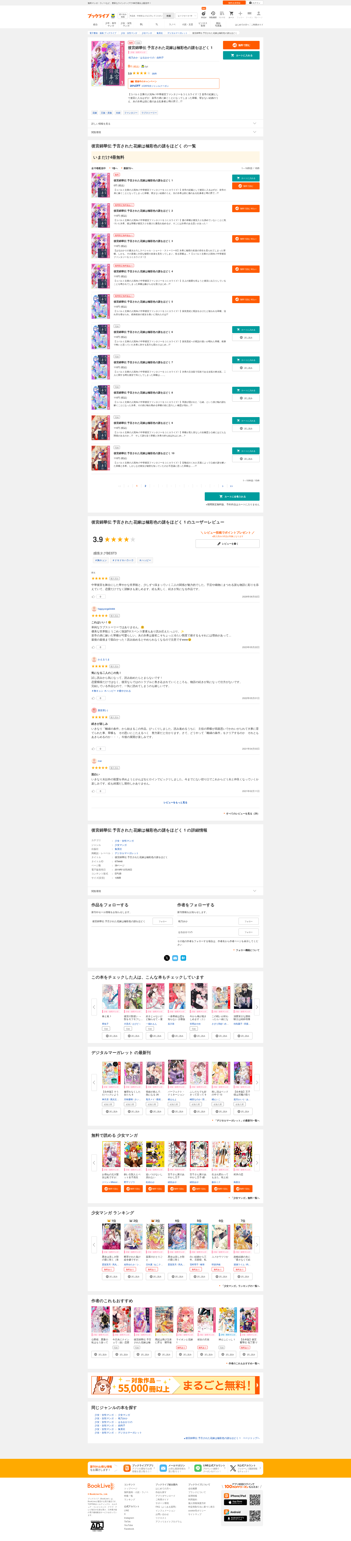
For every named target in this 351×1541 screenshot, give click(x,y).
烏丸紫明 (116, 1264)
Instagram (129, 1517)
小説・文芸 (187, 24)
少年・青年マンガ (110, 24)
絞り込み (123, 15)
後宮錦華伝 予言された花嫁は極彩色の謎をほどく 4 (143, 271)
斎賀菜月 (106, 1264)
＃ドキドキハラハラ (123, 560)
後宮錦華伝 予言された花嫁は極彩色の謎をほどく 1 (143, 180)
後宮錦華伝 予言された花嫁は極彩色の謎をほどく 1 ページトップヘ (222, 1438)
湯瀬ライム (239, 1264)
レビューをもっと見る (175, 802)
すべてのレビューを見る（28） (243, 813)
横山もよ (172, 1099)
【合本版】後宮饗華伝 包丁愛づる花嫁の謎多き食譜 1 (248, 1344)
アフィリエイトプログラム (169, 1521)
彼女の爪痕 (203, 1339)
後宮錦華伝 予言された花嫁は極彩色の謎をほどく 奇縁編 (142, 1344)
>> (231, 486)
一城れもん (151, 1023)
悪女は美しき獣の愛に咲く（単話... (110, 1259)
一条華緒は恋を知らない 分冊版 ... (176, 1019)
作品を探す (161, 1492)
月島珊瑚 (128, 1099)
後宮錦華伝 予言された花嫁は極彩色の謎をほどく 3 (143, 241)
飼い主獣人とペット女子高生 (132, 1176)
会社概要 (192, 1488)
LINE (126, 1510)
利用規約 (192, 1499)
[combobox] (146, 16)
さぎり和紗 (217, 1023)
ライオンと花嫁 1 (185, 1341)
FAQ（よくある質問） (166, 1506)
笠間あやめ (195, 1023)
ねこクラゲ (159, 1264)
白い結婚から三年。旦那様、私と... (198, 1259)
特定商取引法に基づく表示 (201, 1506)
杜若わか (150, 1181)
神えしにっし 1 (227, 1339)
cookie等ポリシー (197, 1510)
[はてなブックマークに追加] (183, 960)
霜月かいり (239, 1099)
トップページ (130, 1488)
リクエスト (161, 1517)
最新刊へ (128, 168)
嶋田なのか (195, 1099)
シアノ (140, 1264)
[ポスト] (167, 958)
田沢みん (206, 1099)
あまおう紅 (251, 1099)
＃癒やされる (124, 690)
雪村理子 (194, 1264)
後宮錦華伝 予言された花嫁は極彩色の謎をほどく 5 (143, 301)
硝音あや (172, 1181)
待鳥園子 (238, 1023)
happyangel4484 (106, 608)
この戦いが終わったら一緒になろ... (220, 1019)
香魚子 (105, 1023)
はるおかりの (147, 57)
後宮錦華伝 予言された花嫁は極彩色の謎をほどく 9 (143, 423)
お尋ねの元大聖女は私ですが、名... (110, 1177)
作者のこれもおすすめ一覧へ (244, 1363)
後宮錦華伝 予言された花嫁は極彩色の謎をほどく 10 (144, 453)
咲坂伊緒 (216, 1264)
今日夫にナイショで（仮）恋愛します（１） (121, 1342)
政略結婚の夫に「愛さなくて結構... (242, 1259)
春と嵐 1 (106, 1016)
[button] (111, 1035)
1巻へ (115, 168)
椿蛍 (202, 1264)
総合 (95, 24)
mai (100, 761)
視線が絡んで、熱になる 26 (154, 1093)
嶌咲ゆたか (129, 1264)
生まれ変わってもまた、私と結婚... (220, 1177)
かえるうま (104, 659)
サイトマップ (194, 1514)
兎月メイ (150, 1099)
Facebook (129, 1528)
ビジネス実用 (203, 24)
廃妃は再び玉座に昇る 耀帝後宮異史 (163, 1342)
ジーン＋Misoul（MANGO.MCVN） (119, 1181)
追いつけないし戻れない (154, 1176)
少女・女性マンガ (126, 24)
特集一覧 (128, 1495)
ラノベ (172, 24)
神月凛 (105, 1099)
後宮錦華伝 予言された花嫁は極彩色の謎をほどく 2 (143, 210)
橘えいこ (216, 1099)
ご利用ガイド (257, 24)
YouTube (128, 1525)
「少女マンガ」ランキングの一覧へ (241, 1286)
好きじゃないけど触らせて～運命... (154, 1019)
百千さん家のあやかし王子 (176, 1176)
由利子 (160, 57)
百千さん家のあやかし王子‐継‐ (198, 1176)
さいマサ (138, 1099)
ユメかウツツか (220, 1256)
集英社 (118, 849)
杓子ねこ (250, 1264)
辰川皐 (171, 1023)
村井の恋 (238, 1174)
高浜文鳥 (114, 1099)
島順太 (237, 1181)
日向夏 (149, 1264)
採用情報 (192, 1495)
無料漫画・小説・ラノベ (136, 1492)
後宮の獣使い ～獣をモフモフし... (133, 1017)
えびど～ (136, 1023)
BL (141, 24)
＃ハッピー (145, 560)
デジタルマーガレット (127, 853)
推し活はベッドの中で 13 (220, 1093)
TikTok (127, 1521)
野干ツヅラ (129, 1181)
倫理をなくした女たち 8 (132, 1093)
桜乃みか (133, 57)
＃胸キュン (101, 560)
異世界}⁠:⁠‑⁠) (103, 710)
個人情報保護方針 (197, 1502)
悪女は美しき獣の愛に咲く (176, 1258)
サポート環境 (162, 1502)
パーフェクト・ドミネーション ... (176, 1094)
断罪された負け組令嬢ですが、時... (132, 1259)
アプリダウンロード (165, 1495)
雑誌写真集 (218, 24)
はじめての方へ (242, 24)
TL (157, 24)
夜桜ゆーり (161, 1099)
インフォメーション (165, 1510)
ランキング (129, 1499)
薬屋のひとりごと (154, 1258)
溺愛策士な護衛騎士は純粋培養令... (242, 1019)
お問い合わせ (162, 1514)
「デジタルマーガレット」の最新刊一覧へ (237, 1120)
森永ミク (216, 1181)
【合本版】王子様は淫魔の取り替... (242, 1094)
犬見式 (127, 1023)
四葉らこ (248, 1023)
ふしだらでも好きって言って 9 (198, 1093)
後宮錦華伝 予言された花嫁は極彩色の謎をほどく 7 (143, 362)
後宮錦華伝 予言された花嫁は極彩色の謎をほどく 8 (143, 392)
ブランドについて (197, 1492)
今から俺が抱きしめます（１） (198, 1017)
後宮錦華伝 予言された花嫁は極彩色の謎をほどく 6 (143, 332)
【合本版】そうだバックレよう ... (110, 1094)
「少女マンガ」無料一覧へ (245, 1198)
